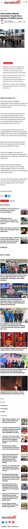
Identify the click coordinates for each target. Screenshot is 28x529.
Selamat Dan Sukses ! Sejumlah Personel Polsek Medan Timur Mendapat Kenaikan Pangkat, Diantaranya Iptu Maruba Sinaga (10, 241)
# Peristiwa (4, 409)
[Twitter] (9, 196)
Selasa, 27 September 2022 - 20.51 (11, 22)
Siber (9, 526)
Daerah (5, 10)
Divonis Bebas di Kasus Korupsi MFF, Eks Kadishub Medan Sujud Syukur (10, 504)
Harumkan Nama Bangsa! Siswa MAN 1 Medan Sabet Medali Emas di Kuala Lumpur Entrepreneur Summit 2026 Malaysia (11, 477)
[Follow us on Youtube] (13, 522)
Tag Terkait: (4, 201)
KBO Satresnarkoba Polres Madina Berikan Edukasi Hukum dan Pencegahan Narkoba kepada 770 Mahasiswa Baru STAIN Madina (10, 458)
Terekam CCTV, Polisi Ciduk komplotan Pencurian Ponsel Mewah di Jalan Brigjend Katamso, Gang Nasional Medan (11, 439)
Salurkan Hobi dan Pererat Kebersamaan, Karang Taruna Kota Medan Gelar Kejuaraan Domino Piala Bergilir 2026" (13, 371)
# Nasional (3, 405)
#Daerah (12, 201)
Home (1, 10)
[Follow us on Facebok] (3, 522)
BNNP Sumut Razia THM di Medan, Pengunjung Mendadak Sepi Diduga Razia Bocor (14, 86)
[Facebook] (6, 196)
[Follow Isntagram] (9, 522)
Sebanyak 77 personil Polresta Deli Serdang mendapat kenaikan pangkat (9, 210)
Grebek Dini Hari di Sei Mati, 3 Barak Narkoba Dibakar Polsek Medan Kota (12, 393)
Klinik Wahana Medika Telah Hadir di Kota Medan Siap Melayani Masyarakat (11, 420)
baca (21, 21)
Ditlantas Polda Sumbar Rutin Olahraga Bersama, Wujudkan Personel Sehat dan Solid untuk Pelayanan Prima (10, 487)
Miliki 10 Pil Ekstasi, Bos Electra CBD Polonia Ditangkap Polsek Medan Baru (10, 229)
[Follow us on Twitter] (6, 522)
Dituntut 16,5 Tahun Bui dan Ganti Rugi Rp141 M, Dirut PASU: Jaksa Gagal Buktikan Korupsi (11, 468)
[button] (26, 1)
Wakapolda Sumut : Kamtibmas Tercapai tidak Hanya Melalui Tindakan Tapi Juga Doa (9, 220)
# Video (2, 412)
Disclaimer (15, 526)
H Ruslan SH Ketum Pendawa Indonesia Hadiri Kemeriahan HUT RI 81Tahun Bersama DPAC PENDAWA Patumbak (11, 430)
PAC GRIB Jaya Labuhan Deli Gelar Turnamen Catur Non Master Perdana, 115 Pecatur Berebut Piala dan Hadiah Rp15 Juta (12, 326)
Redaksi (4, 526)
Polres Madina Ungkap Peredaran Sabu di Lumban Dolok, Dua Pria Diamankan (13, 349)
